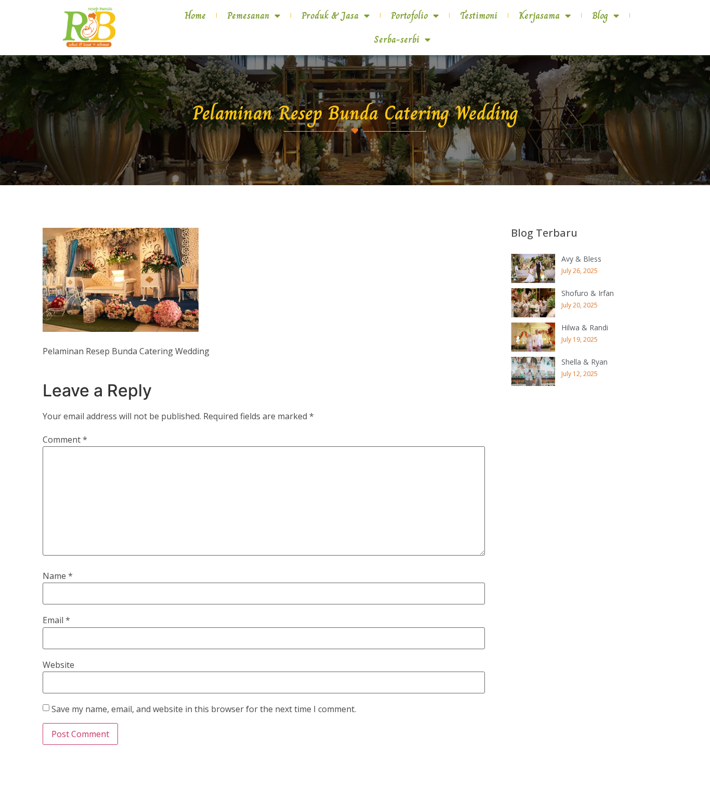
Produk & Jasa (330, 15)
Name (58, 576)
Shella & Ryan (584, 362)
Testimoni (478, 15)
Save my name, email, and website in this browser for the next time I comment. (203, 709)
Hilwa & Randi (584, 327)
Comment (65, 439)
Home (195, 15)
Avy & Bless (581, 259)
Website (58, 665)
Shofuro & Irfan (587, 293)
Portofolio (409, 15)
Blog (600, 15)
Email (56, 620)
